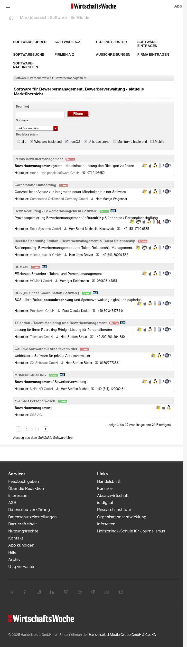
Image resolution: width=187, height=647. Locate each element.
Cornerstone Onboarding (35, 185)
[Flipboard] (120, 592)
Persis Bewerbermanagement (39, 159)
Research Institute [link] (114, 509)
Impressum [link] (18, 495)
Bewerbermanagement (70, 78)
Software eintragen (147, 44)
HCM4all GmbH (41, 281)
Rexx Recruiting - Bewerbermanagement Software (56, 211)
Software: (22, 120)
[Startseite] (11, 17)
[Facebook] (25, 592)
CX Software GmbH (44, 363)
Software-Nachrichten (25, 65)
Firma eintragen (153, 54)
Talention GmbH (42, 337)
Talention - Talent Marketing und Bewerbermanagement (61, 323)
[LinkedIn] (52, 592)
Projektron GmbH (42, 311)
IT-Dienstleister (111, 42)
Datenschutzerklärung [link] (29, 509)
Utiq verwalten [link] (22, 566)
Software (20, 78)
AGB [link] (12, 502)
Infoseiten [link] (106, 524)
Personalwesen (40, 78)
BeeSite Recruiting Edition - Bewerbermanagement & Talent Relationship (75, 241)
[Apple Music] (93, 592)
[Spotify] (80, 592)
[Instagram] (39, 592)
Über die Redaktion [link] (26, 488)
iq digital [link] (105, 502)
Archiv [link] (14, 559)
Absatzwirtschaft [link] (113, 495)
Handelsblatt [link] (109, 481)
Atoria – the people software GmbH (55, 173)
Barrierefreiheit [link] (22, 524)
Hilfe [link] (12, 552)
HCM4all (21, 267)
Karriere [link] (104, 488)
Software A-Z (67, 42)
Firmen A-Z (64, 54)
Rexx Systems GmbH (46, 229)
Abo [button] (178, 6)
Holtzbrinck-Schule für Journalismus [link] (131, 531)
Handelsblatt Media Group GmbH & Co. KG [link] (122, 634)
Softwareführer (30, 42)
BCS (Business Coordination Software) (47, 293)
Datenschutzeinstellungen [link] (32, 517)
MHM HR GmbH (42, 389)
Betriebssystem (27, 134)
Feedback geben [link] (23, 481)
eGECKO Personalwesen (35, 401)
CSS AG (36, 415)
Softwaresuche (28, 54)
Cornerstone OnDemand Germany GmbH (59, 199)
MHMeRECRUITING (30, 375)
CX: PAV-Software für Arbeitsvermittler (46, 349)
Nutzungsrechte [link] (23, 531)
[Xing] (66, 592)
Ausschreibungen (113, 54)
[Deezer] (107, 592)
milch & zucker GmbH (46, 255)
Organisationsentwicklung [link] (121, 517)
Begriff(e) (22, 106)
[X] (11, 592)
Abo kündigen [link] (21, 545)
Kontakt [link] (15, 538)
